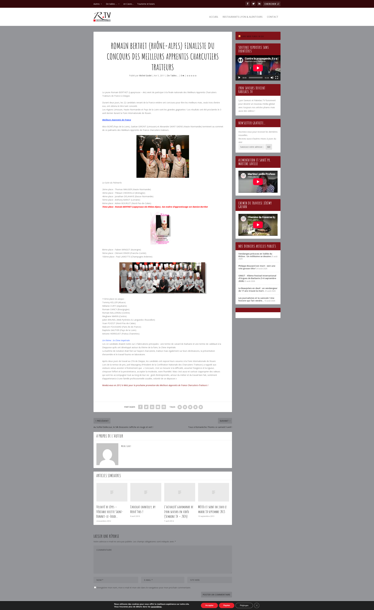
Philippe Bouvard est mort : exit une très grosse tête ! (256, 267)
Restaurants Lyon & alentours (243, 17)
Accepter (209, 605)
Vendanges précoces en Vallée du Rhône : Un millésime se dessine (255, 255)
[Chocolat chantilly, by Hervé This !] (145, 492)
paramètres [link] (156, 606)
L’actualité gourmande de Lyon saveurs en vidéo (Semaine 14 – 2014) (178, 511)
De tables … (111, 3)
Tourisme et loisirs (146, 3)
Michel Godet (145, 75)
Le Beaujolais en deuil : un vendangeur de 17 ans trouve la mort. (257, 289)
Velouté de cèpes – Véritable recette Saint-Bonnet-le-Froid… (109, 511)
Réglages (244, 605)
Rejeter (226, 605)
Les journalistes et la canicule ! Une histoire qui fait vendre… (256, 299)
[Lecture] (239, 77)
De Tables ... (173, 75)
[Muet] (272, 77)
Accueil (213, 17)
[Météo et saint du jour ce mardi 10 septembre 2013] (213, 492)
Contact (272, 17)
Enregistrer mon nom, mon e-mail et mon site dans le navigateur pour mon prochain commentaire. (144, 587)
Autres (97, 3)
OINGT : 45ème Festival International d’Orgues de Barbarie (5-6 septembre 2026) (257, 278)
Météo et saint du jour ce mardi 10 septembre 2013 (212, 509)
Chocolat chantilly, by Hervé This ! (142, 509)
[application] (258, 68)
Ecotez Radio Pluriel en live (252, 36)
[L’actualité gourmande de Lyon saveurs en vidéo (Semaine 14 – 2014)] (179, 492)
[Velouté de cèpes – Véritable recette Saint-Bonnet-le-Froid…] (111, 492)
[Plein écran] (276, 77)
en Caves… (128, 3)
